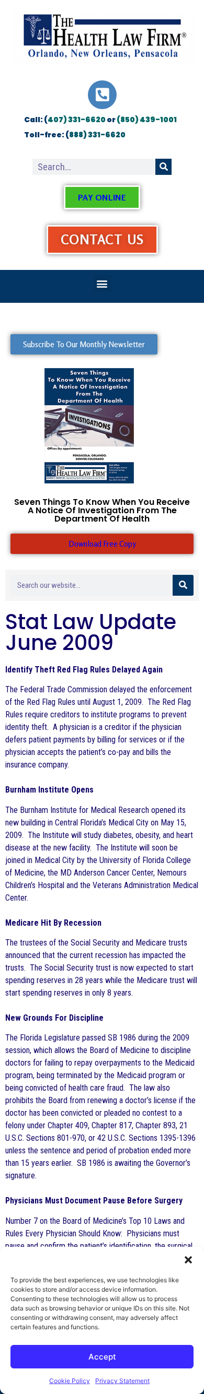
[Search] (163, 167)
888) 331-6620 (97, 134)
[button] (188, 1260)
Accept (102, 1357)
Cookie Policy (69, 1381)
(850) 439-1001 (147, 119)
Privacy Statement (122, 1381)
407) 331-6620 (77, 119)
